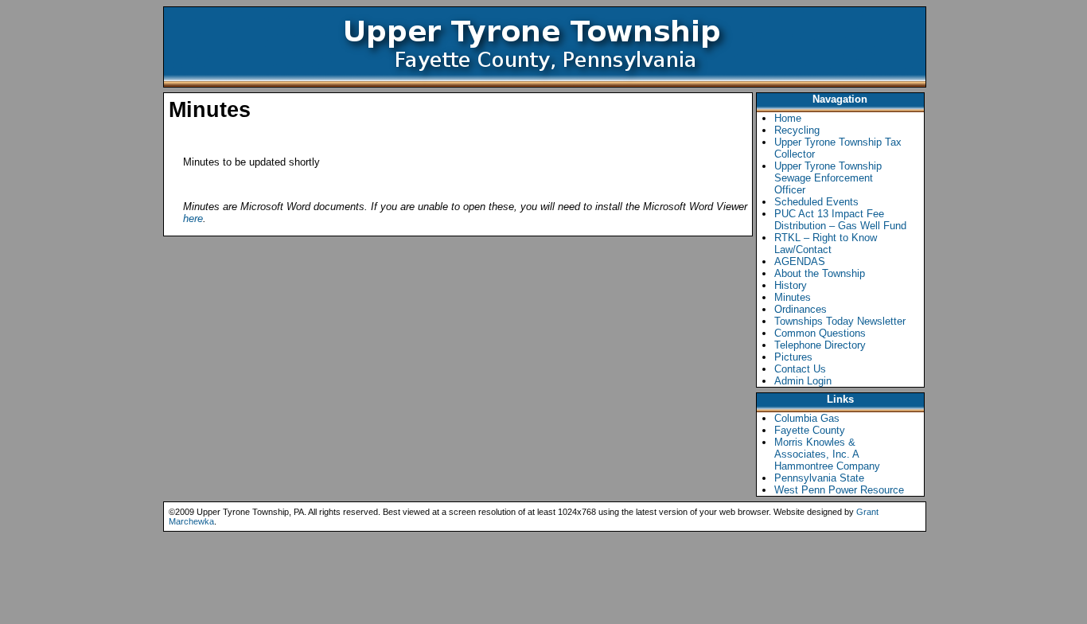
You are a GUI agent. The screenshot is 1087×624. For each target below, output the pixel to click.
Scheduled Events (816, 202)
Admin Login (803, 381)
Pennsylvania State (819, 478)
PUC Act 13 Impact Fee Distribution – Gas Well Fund (840, 220)
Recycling (797, 130)
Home (787, 118)
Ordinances (800, 309)
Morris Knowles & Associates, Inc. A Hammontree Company (827, 454)
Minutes (792, 297)
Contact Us (800, 369)
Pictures (793, 357)
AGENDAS (799, 261)
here (193, 218)
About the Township (819, 273)
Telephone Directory (820, 345)
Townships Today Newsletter (840, 321)
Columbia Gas (807, 418)
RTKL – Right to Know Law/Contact (825, 243)
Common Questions (820, 333)
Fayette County (809, 430)
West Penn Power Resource (839, 490)
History (790, 285)
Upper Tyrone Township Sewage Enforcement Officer (828, 178)
